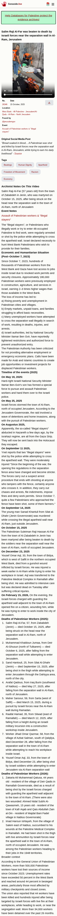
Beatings (8, 165)
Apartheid (42, 165)
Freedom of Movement (14, 172)
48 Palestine (18, 111)
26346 (4, 104)
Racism (34, 172)
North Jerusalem (23, 114)
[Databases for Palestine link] (48, 5)
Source (18, 153)
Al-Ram (11, 114)
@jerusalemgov (8, 121)
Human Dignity (25, 165)
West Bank (7, 111)
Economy (8, 179)
